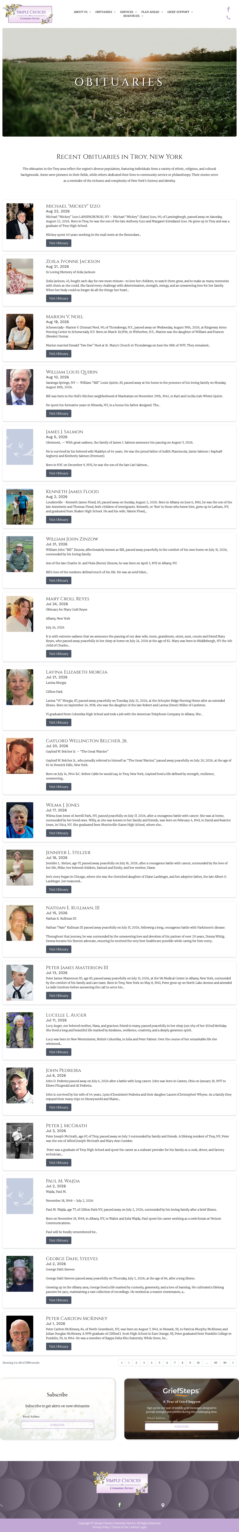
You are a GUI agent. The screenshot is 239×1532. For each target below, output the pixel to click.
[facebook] (228, 10)
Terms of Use (120, 1527)
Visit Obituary (58, 243)
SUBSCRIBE (57, 1425)
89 (215, 1362)
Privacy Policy (101, 1527)
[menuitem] (82, 12)
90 (224, 1362)
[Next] (233, 1362)
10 (198, 1362)
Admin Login (139, 1527)
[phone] (228, 18)
